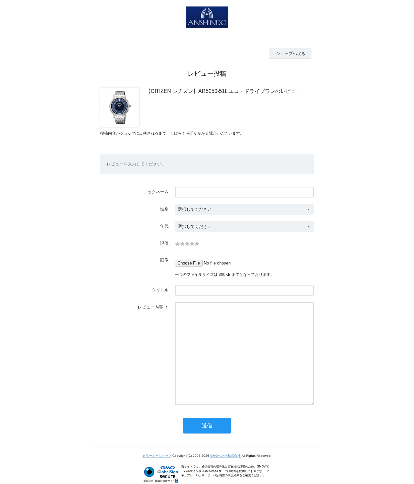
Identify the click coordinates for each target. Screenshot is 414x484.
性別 (164, 209)
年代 (164, 226)
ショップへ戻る (290, 53)
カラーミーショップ (156, 455)
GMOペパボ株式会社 (225, 455)
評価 (164, 243)
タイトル (160, 289)
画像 (164, 260)
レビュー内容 (150, 307)
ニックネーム (156, 191)
